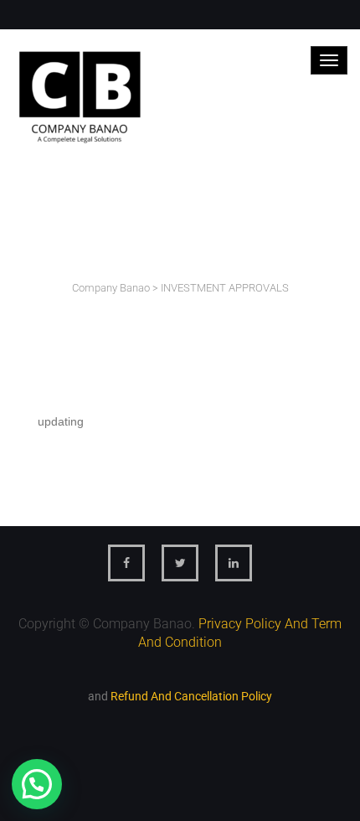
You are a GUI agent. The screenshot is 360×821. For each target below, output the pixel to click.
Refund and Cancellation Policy (191, 696)
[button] (37, 784)
